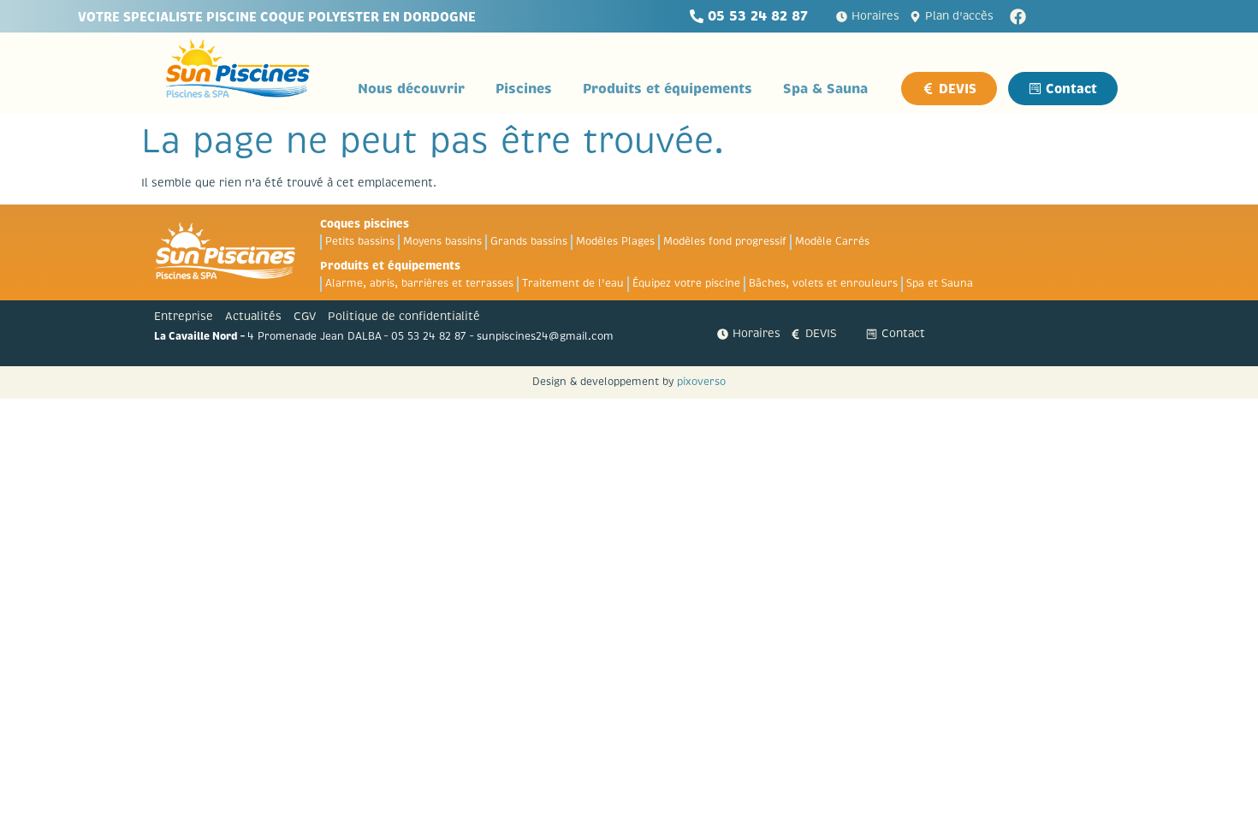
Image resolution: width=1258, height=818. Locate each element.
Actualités (253, 316)
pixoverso (701, 382)
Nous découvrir (411, 89)
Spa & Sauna (825, 89)
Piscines (523, 89)
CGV (305, 316)
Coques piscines (364, 223)
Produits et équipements (667, 89)
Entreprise (183, 316)
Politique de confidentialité (404, 316)
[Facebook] (1018, 17)
